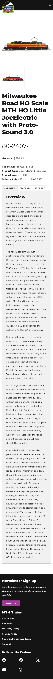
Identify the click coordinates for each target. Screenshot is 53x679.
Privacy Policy (9, 634)
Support (40, 188)
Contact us (8, 618)
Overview (9, 188)
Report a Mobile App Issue (16, 639)
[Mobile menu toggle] (50, 5)
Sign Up (11, 603)
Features (25, 188)
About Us (7, 623)
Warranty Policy (10, 628)
